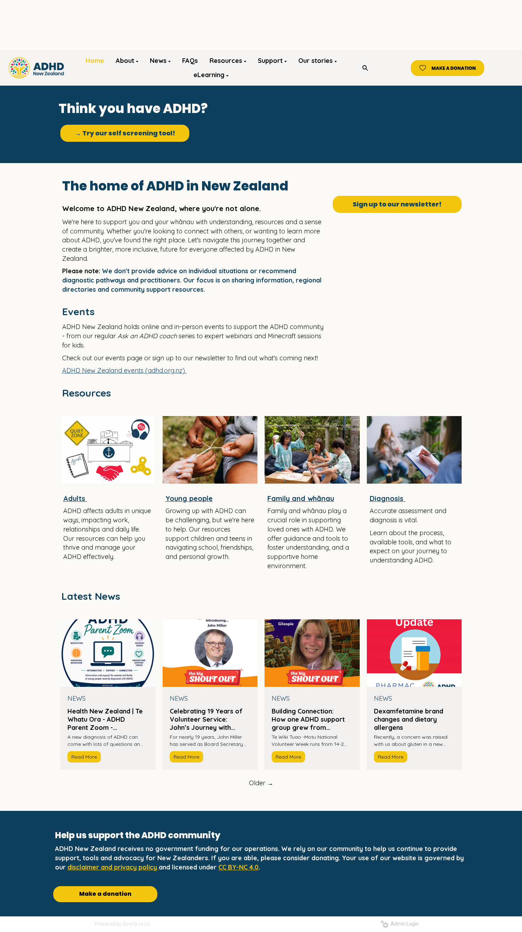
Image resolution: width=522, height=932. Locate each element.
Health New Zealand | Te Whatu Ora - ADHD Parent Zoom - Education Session (105, 719)
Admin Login (403, 924)
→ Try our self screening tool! (125, 133)
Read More (84, 757)
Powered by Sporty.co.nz (122, 924)
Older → (261, 783)
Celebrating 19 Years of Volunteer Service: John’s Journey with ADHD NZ (206, 719)
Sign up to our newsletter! (397, 204)
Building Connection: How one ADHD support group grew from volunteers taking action (309, 719)
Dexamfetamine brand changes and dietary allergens (408, 719)
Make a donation (105, 894)
